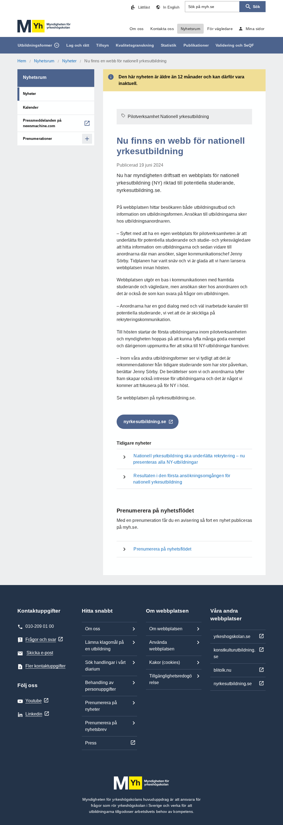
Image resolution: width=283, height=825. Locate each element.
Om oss (92, 628)
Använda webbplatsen (161, 645)
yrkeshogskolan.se (232, 636)
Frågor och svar (40, 639)
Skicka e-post (40, 652)
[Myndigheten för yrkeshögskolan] (44, 26)
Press (90, 743)
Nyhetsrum (44, 60)
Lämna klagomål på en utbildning (104, 645)
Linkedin (33, 714)
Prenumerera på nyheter (101, 706)
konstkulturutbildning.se (234, 653)
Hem (21, 60)
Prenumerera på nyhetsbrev (101, 726)
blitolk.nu (222, 670)
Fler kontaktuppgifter (45, 666)
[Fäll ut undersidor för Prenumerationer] (87, 139)
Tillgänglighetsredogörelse (170, 679)
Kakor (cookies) (164, 662)
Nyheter (69, 60)
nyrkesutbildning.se (233, 683)
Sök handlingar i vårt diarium (105, 665)
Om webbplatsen (165, 628)
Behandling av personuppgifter (100, 685)
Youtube (33, 700)
